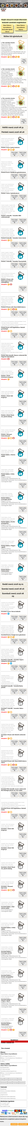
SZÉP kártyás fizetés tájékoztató (8, 1098)
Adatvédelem (4, 1092)
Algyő (2, 1079)
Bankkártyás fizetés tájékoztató (8, 1096)
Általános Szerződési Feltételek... (8, 1091)
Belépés (22, 3)
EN (11, 1)
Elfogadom (14, 1124)
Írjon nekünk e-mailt (5, 1106)
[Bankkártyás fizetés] (4, 1111)
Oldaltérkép (3, 1089)
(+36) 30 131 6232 (17, 1)
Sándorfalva (4, 1082)
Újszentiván (22, 1082)
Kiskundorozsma (13, 1079)
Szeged (10, 1082)
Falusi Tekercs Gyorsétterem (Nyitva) (21, 27)
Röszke (19, 1079)
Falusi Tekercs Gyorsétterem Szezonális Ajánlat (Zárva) (7, 28)
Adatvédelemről (23, 1124)
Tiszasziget (15, 1082)
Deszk (6, 1079)
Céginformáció (4, 1094)
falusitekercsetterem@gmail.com (8, 1071)
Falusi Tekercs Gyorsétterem (9, 1054)
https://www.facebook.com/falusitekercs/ (11, 1058)
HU (9, 1)
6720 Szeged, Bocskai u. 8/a (12, 3)
